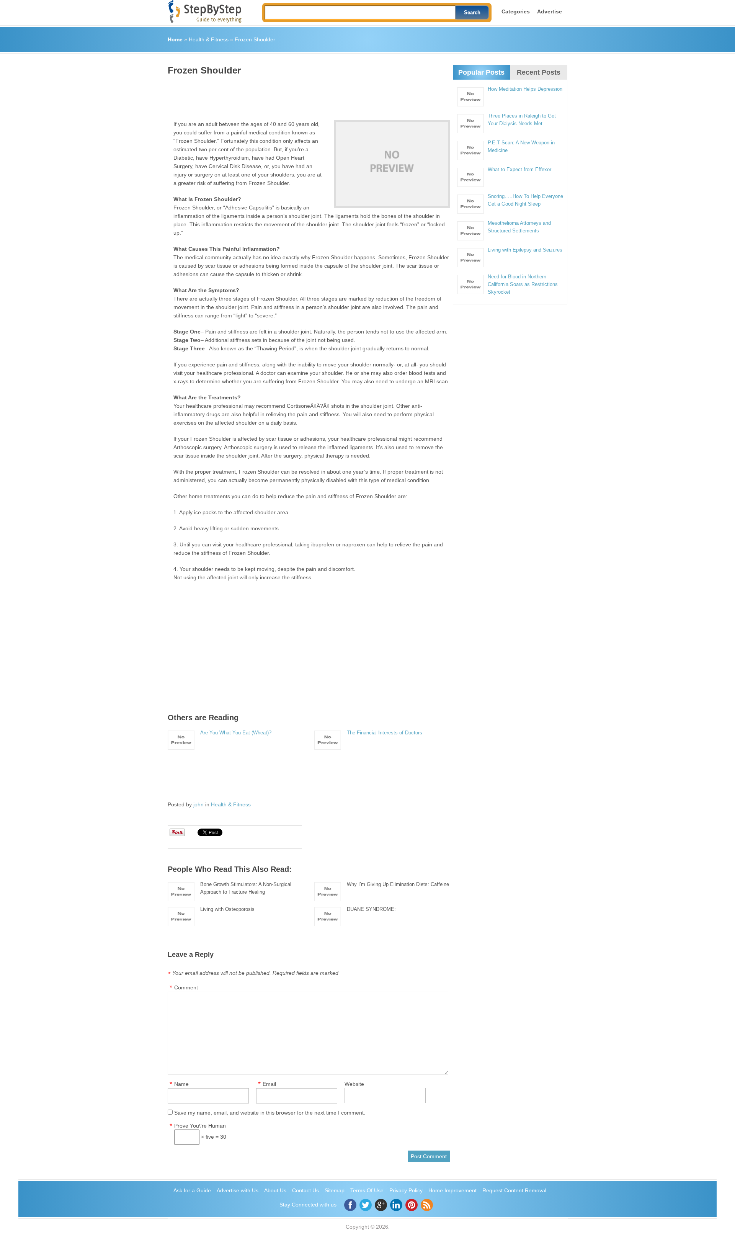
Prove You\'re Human (200, 1126)
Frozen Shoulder (255, 39)
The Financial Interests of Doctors (384, 733)
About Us (275, 1190)
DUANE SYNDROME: (371, 909)
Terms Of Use (367, 1190)
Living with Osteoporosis (227, 909)
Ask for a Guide (192, 1190)
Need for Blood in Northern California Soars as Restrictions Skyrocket (523, 284)
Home (175, 39)
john (198, 804)
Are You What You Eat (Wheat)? (235, 733)
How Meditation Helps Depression (525, 89)
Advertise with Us (237, 1190)
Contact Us (305, 1190)
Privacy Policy (406, 1190)
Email (269, 1084)
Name (181, 1084)
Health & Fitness (209, 39)
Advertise (549, 11)
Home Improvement (452, 1190)
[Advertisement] (307, 95)
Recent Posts (538, 72)
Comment (186, 987)
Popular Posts (481, 72)
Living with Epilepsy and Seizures (525, 250)
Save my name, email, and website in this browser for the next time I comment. (269, 1113)
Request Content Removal (514, 1190)
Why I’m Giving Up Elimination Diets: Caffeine (398, 884)
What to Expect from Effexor (519, 169)
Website (354, 1084)
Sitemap (335, 1190)
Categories (515, 11)
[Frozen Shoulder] (392, 164)
